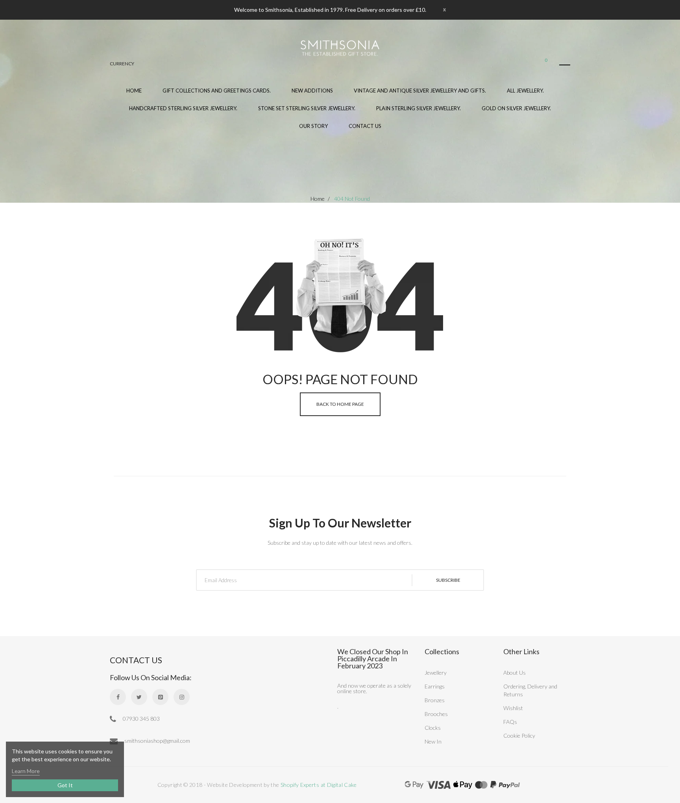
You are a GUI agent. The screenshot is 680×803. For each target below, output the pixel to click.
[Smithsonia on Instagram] (182, 697)
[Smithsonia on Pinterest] (160, 697)
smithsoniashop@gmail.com (156, 740)
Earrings (435, 686)
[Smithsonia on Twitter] (139, 697)
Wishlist (513, 708)
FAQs (510, 721)
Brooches (436, 713)
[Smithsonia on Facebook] (118, 697)
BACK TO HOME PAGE (340, 404)
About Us (514, 672)
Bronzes (435, 700)
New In (433, 741)
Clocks (433, 727)
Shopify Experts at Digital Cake (319, 784)
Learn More (26, 771)
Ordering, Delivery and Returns (530, 690)
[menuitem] (217, 95)
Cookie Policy (519, 735)
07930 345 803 (141, 718)
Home (317, 198)
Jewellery (436, 672)
